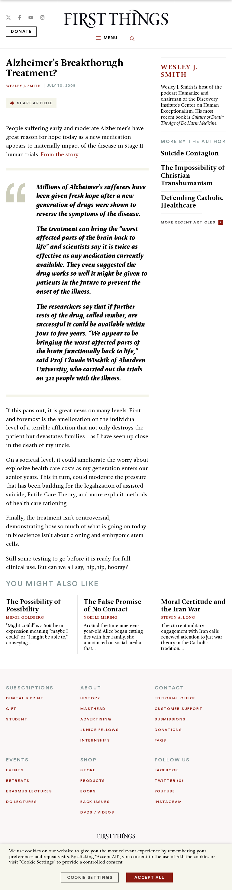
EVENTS (17, 759)
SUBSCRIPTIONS (29, 687)
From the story (60, 154)
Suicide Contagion (190, 153)
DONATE (21, 32)
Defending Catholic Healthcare (192, 201)
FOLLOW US (172, 759)
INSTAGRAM (168, 802)
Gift (11, 708)
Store (88, 770)
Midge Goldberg (25, 617)
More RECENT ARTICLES (188, 222)
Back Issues (95, 802)
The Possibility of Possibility (33, 605)
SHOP (88, 759)
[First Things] (116, 19)
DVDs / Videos (97, 812)
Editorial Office (175, 698)
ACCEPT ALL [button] (149, 877)
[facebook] (20, 17)
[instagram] (42, 17)
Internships (95, 740)
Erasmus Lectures (29, 791)
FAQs (160, 740)
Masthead (93, 708)
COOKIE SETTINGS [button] (89, 877)
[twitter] (8, 17)
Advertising (95, 719)
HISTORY (90, 698)
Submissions (170, 719)
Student (16, 719)
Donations (168, 730)
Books (88, 791)
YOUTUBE (165, 791)
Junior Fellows (99, 730)
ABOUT (90, 687)
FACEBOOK (167, 770)
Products (92, 780)
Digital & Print (25, 698)
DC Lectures (21, 802)
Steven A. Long (178, 617)
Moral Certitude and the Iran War (193, 605)
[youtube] (30, 17)
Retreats (18, 780)
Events (15, 770)
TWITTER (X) (169, 780)
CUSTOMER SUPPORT (178, 708)
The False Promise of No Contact (112, 605)
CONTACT (169, 687)
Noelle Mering (101, 617)
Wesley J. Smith (23, 85)
